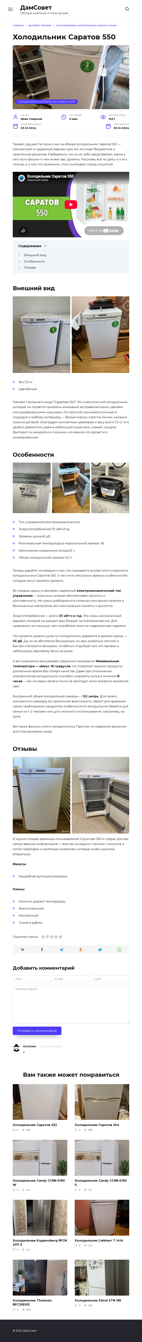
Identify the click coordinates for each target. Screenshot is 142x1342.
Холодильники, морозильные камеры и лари (46, 101)
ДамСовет (36, 7)
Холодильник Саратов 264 (97, 1125)
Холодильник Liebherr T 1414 (99, 1240)
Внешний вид (35, 255)
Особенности (34, 261)
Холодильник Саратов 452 (35, 1125)
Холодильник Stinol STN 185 (98, 1300)
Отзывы (30, 267)
